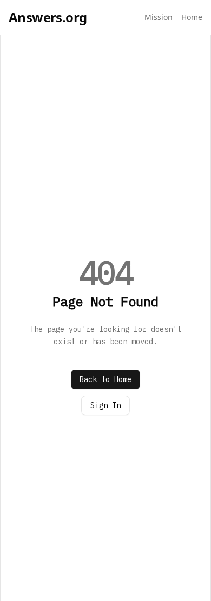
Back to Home (105, 379)
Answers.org (48, 17)
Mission (158, 17)
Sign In (105, 405)
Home (191, 17)
